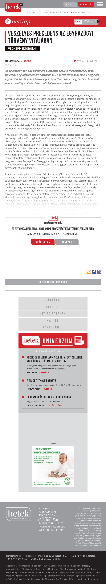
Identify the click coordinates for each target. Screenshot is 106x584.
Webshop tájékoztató (52, 530)
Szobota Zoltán (12, 61)
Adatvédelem (47, 515)
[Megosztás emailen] (89, 272)
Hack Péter (32, 372)
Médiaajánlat (47, 512)
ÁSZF (60, 523)
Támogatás (86, 4)
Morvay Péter (33, 389)
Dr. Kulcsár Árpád (36, 405)
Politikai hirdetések (52, 526)
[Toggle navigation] (100, 4)
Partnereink (47, 523)
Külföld (48, 389)
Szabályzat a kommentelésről (48, 519)
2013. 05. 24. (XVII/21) (87, 61)
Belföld (27, 61)
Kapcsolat (45, 508)
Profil (70, 4)
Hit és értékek (55, 405)
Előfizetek (43, 242)
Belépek (67, 242)
